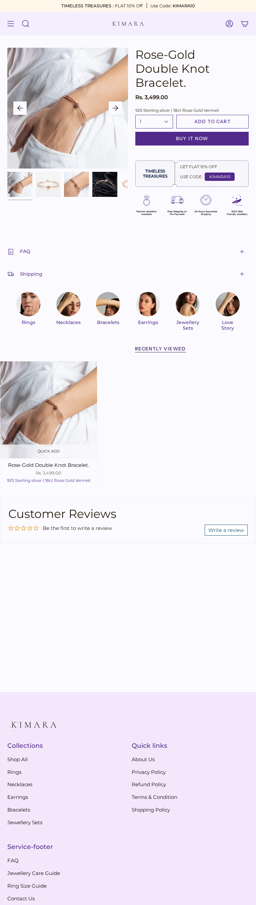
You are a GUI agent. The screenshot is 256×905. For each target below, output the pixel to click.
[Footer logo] (32, 725)
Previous (20, 108)
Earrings (17, 797)
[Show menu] (10, 23)
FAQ (25, 251)
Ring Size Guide (27, 886)
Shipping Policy (151, 810)
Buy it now (192, 138)
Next (115, 108)
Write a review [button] (226, 530)
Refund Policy (149, 784)
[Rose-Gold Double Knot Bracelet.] (48, 409)
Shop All (17, 759)
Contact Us (21, 898)
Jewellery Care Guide (33, 873)
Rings (14, 772)
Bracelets (18, 810)
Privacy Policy (149, 772)
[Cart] (244, 23)
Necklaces (19, 784)
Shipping (31, 274)
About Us (143, 759)
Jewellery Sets (24, 822)
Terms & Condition (154, 797)
